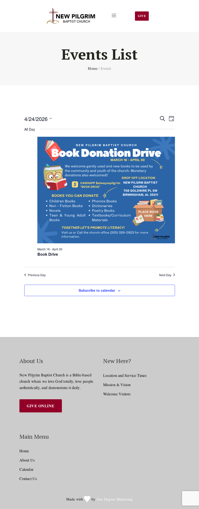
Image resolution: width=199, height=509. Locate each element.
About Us (27, 460)
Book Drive (47, 254)
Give (142, 16)
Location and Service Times (125, 375)
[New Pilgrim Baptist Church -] (72, 16)
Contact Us (28, 478)
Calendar (26, 469)
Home (93, 68)
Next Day (165, 275)
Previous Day (37, 275)
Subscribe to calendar (97, 290)
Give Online (41, 406)
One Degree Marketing (115, 499)
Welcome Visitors (117, 393)
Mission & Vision (117, 384)
